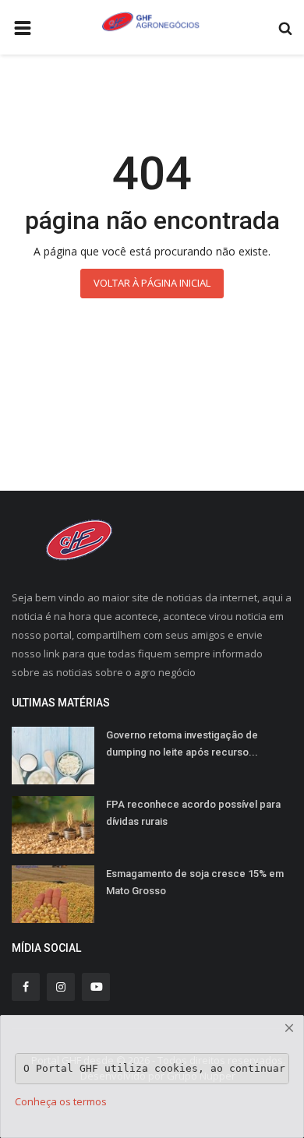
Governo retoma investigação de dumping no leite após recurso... (182, 743)
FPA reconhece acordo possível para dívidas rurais (193, 812)
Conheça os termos (61, 1101)
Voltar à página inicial (152, 283)
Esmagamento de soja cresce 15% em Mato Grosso (195, 882)
